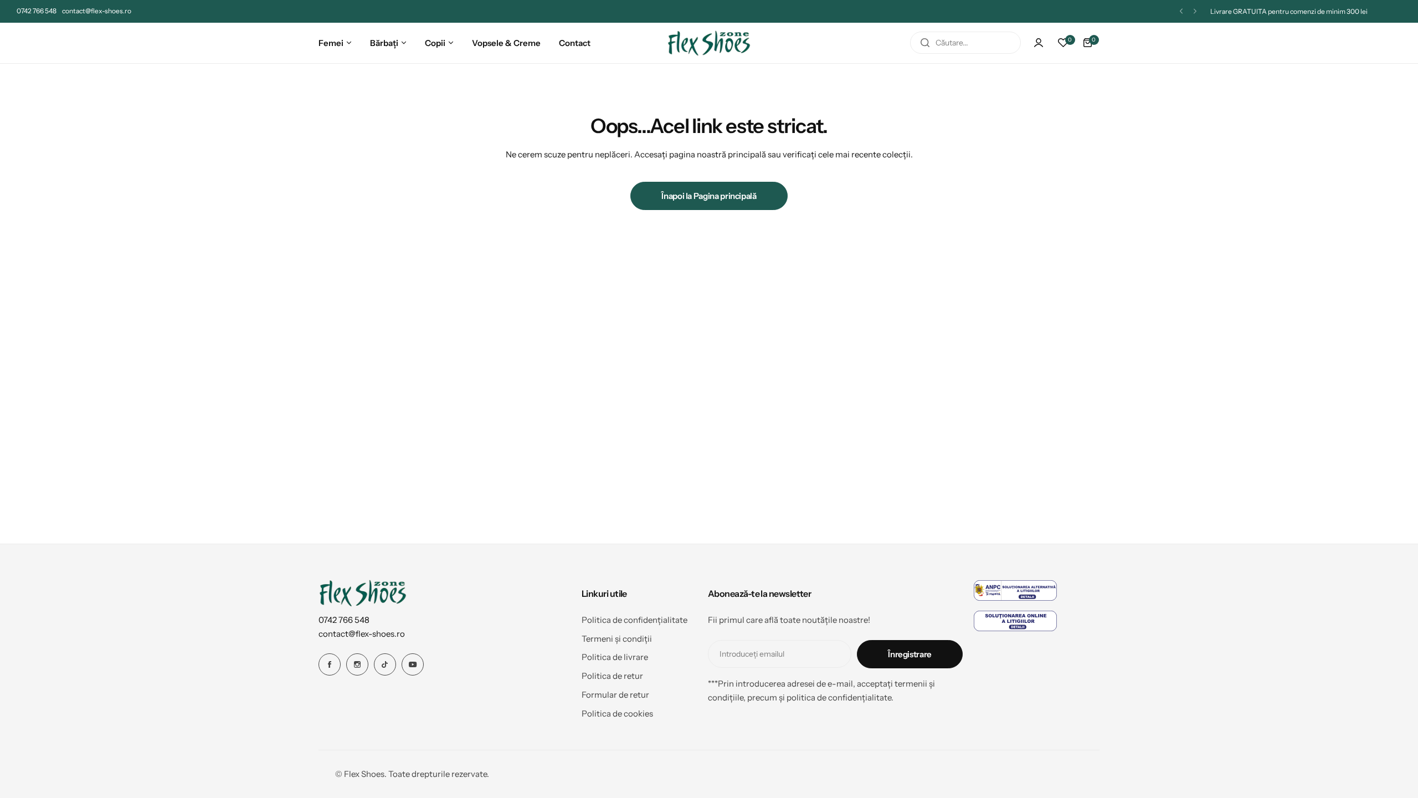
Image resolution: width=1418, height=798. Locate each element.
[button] (1181, 11)
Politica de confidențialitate (634, 620)
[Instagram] (357, 664)
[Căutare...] (925, 43)
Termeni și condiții (617, 638)
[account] (1038, 42)
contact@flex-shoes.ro (361, 633)
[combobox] (965, 43)
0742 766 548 (343, 620)
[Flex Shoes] (709, 43)
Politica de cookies (617, 713)
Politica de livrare (615, 657)
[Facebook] (329, 664)
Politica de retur (612, 676)
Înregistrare (910, 654)
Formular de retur (615, 694)
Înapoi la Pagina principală (708, 196)
